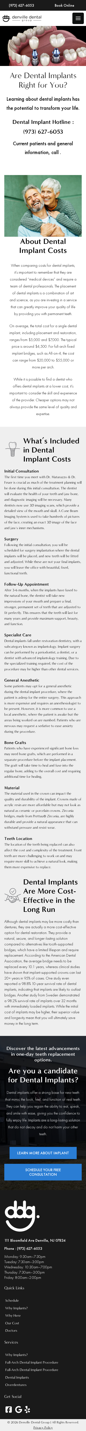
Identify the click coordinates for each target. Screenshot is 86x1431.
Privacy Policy (43, 1428)
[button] (78, 18)
